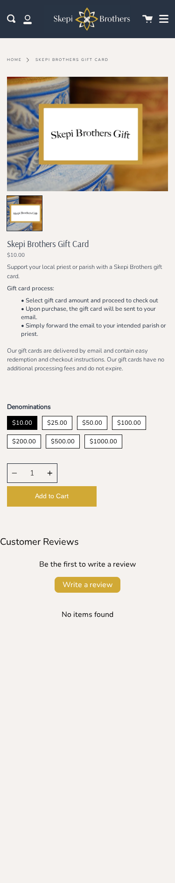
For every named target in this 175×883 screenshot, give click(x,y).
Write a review (87, 585)
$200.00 (24, 440)
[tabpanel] (87, 134)
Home (14, 59)
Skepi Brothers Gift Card (72, 59)
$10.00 (22, 421)
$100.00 (129, 421)
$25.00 (57, 421)
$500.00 (63, 440)
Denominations (29, 406)
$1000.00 (103, 440)
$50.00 (92, 421)
